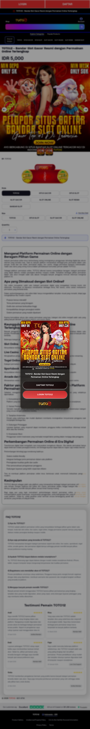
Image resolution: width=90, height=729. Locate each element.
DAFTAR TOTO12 (45, 385)
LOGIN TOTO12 (45, 394)
